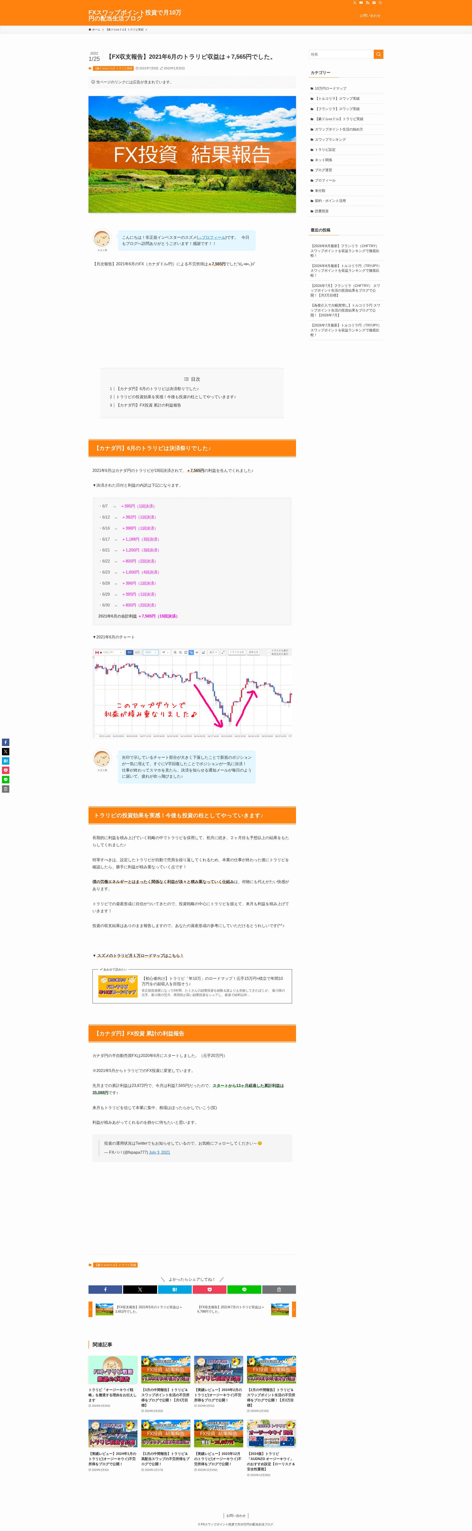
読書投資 (322, 211)
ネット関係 (323, 160)
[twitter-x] (355, 2)
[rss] (367, 2)
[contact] (374, 2)
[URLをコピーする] (279, 1289)
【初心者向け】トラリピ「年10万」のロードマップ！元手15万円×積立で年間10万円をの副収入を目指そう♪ (212, 981)
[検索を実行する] (379, 54)
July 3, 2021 (159, 1152)
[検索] (380, 2)
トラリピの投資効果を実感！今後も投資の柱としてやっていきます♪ (176, 397)
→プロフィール (211, 237)
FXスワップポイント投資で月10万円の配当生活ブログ (134, 15)
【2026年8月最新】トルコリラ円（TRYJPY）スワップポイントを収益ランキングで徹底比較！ (346, 270)
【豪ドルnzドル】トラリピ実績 (113, 68)
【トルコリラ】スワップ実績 (337, 98)
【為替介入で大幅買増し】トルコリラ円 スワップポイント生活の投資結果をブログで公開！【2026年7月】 (345, 310)
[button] (105, 1289)
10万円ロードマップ (330, 88)
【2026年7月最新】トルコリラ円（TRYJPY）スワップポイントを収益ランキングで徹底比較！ (346, 330)
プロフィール (325, 180)
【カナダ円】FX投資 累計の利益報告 (148, 405)
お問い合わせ (236, 1515)
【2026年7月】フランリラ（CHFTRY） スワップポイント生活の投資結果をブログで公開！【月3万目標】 (345, 290)
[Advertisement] (192, 317)
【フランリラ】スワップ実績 (337, 109)
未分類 (320, 191)
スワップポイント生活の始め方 (339, 129)
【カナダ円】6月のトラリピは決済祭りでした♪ (157, 389)
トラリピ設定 (325, 150)
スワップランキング (330, 139)
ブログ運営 (323, 170)
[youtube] (361, 2)
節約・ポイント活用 (330, 201)
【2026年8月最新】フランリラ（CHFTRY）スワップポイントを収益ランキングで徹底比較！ (344, 250)
